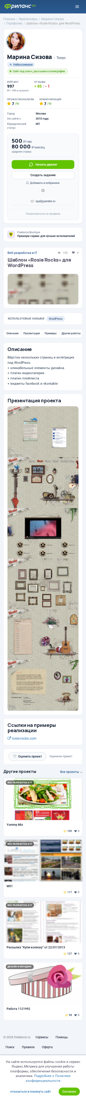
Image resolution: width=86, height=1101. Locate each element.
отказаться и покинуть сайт (30, 1091)
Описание (12, 333)
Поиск (10, 1047)
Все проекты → (71, 772)
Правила (28, 1047)
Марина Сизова (29, 57)
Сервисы (42, 1037)
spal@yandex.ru (45, 201)
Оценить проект (27, 756)
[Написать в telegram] (43, 190)
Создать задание (43, 175)
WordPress (56, 318)
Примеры (51, 333)
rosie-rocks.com (23, 738)
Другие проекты (19, 771)
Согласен (69, 1091)
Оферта (47, 1047)
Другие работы (71, 333)
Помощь (62, 1037)
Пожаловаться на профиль (43, 213)
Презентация (31, 333)
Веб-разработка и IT (22, 253)
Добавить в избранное (44, 183)
